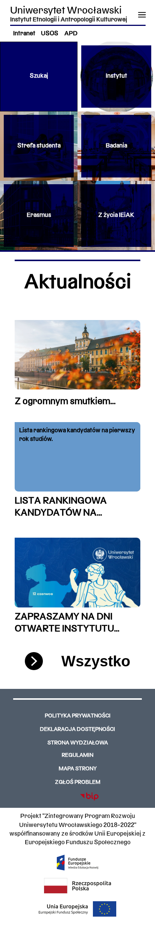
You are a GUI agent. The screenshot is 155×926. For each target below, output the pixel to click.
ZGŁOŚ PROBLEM (77, 782)
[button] (39, 76)
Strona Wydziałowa (77, 743)
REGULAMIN (77, 755)
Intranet (24, 33)
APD (71, 33)
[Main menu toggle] (141, 14)
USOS (49, 33)
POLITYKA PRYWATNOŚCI (78, 716)
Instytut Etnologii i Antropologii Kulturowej (68, 20)
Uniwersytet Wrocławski (66, 11)
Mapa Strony (78, 769)
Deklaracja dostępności (77, 729)
